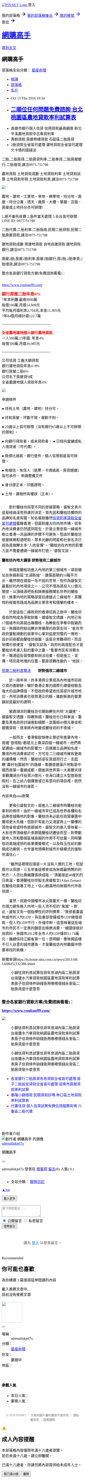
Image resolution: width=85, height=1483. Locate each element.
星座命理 (39, 70)
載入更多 (9, 1198)
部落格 (16, 85)
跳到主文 (9, 48)
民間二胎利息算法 (16, 671)
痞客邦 (41, 1169)
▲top (6, 1190)
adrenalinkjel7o (13, 1143)
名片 (14, 90)
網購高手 (16, 35)
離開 (26, 1474)
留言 (52, 1169)
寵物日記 (37, 1182)
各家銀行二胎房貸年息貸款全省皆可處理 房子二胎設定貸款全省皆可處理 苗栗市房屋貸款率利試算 (46, 1084)
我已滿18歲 (11, 1474)
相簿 (14, 79)
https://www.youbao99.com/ (22, 285)
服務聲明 (49, 1419)
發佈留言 (9, 1226)
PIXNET (21, 1415)
